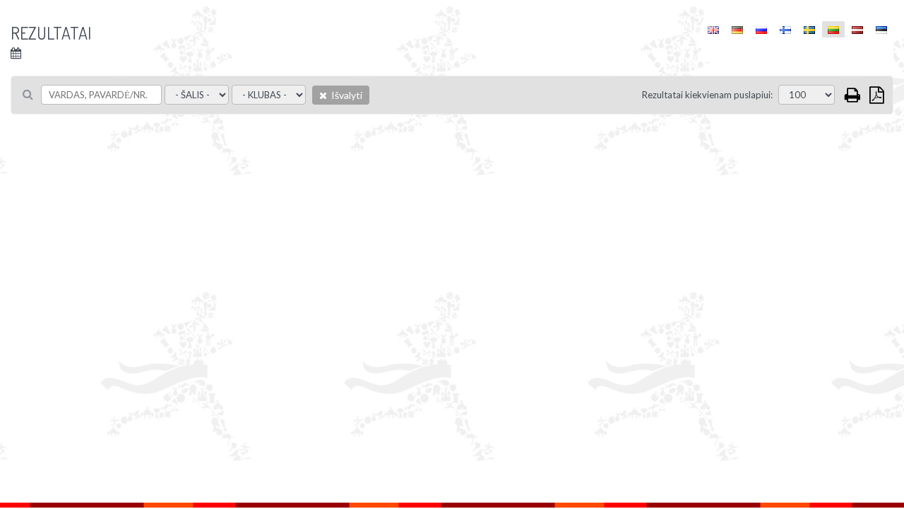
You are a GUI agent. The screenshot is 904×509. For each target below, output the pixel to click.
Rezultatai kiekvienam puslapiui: (707, 94)
